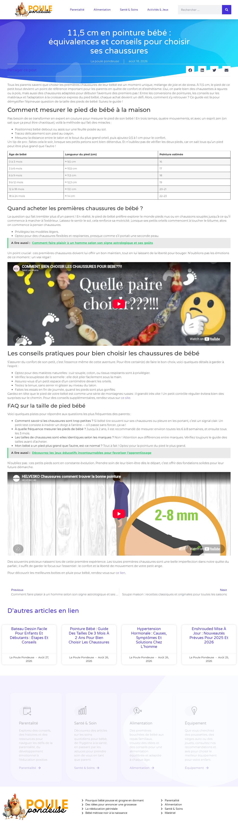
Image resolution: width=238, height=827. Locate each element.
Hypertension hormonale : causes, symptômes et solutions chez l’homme (149, 638)
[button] (190, 70)
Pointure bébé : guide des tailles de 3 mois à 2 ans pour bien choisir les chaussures (89, 636)
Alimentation (102, 9)
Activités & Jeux (157, 9)
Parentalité (77, 9)
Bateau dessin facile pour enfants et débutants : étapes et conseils (29, 636)
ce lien (120, 573)
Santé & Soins (129, 9)
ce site (125, 398)
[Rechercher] (226, 9)
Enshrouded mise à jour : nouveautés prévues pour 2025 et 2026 (208, 636)
